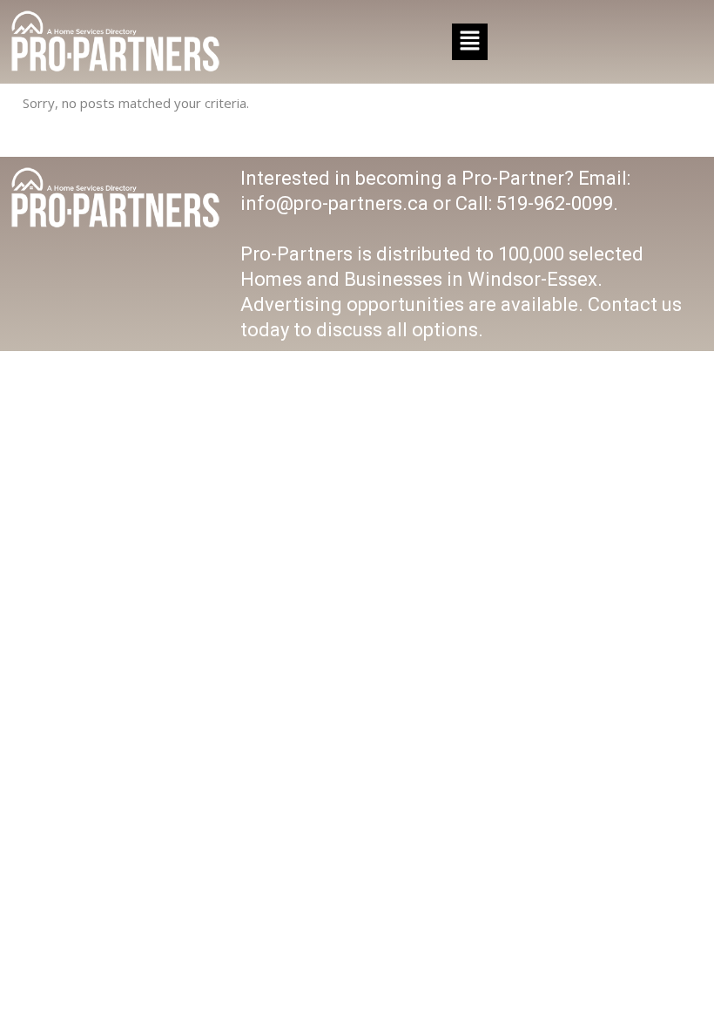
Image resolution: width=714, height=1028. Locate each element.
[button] (469, 42)
